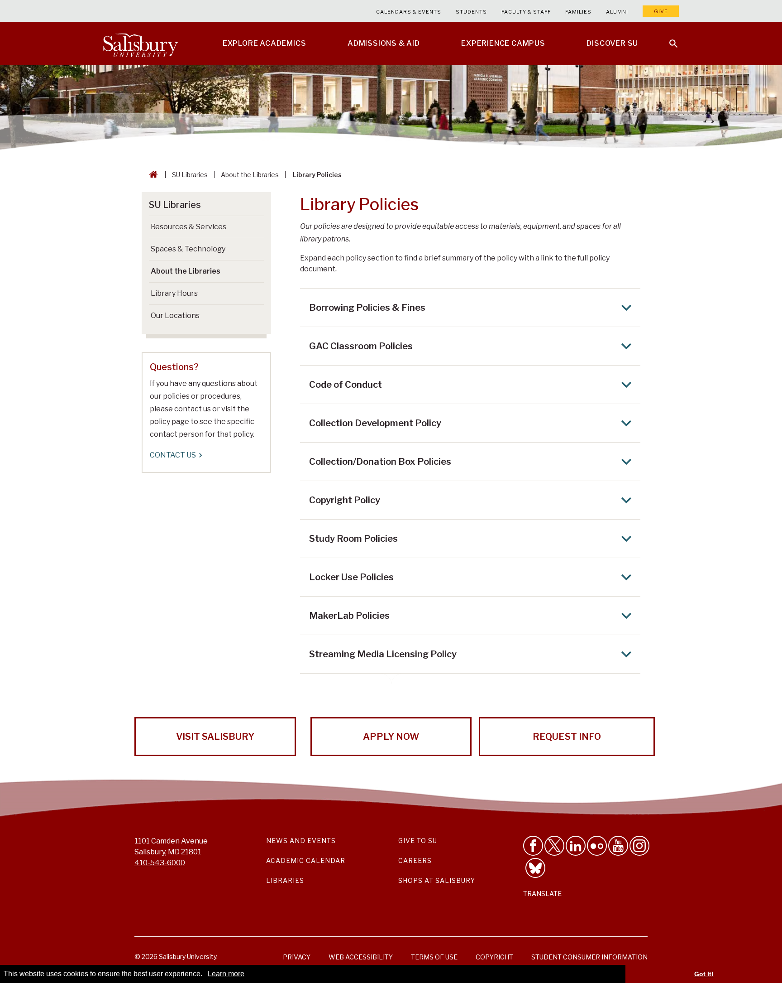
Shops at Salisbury (436, 880)
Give (661, 11)
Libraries (285, 880)
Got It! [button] (704, 974)
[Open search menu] (668, 38)
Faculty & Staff (526, 12)
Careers (415, 860)
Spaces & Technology (188, 249)
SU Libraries (190, 174)
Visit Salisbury (215, 736)
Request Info (567, 736)
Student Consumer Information (589, 957)
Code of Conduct (345, 384)
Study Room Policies (353, 538)
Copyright (494, 957)
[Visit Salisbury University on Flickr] (597, 846)
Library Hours (174, 293)
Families (578, 12)
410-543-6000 (159, 862)
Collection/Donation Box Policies (380, 461)
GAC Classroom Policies (361, 346)
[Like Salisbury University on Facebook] (533, 846)
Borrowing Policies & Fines (367, 307)
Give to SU (417, 840)
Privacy (296, 957)
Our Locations (175, 315)
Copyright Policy (344, 500)
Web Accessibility (361, 957)
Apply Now (391, 736)
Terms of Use (434, 957)
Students (471, 12)
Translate (542, 893)
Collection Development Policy (375, 423)
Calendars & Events (408, 12)
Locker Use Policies (351, 577)
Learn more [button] (226, 974)
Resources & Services (188, 226)
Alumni (617, 12)
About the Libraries (250, 174)
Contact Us (173, 455)
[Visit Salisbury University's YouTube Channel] (618, 846)
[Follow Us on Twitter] (554, 846)
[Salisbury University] (140, 43)
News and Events (301, 840)
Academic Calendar (305, 860)
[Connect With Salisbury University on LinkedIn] (576, 846)
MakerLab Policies (349, 615)
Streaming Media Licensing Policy (383, 654)
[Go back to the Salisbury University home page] (152, 174)
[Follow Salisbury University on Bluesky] (535, 868)
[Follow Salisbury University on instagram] (639, 846)
